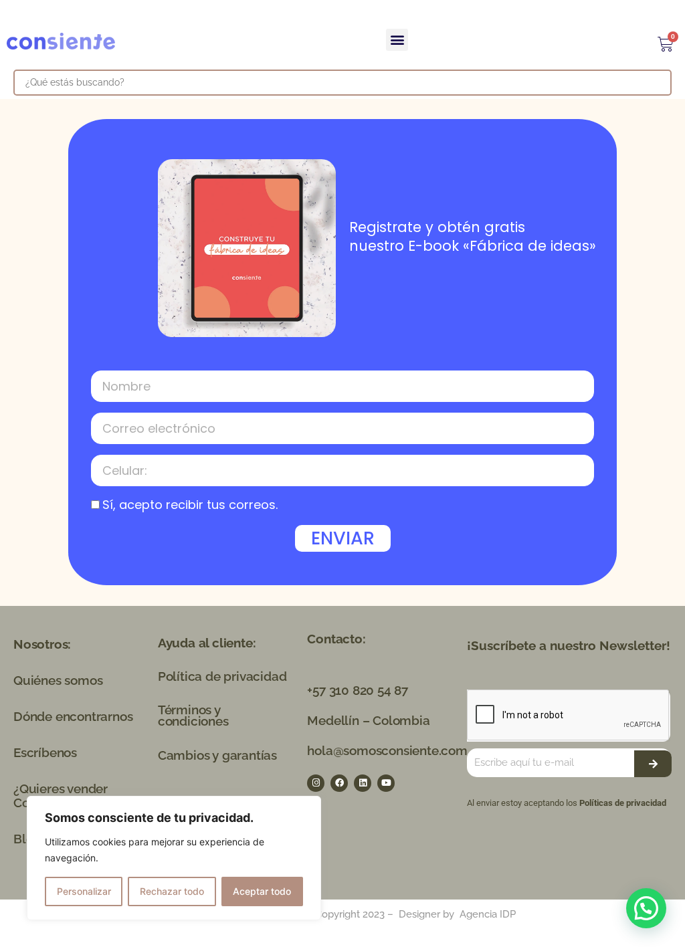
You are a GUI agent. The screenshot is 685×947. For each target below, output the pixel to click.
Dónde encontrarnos (72, 716)
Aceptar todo (262, 891)
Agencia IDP (488, 914)
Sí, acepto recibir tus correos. (190, 504)
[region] (174, 858)
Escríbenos (45, 752)
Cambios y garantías (217, 755)
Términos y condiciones (193, 715)
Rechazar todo (172, 891)
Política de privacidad (222, 676)
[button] (397, 40)
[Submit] (653, 763)
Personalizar (84, 891)
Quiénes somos (57, 680)
